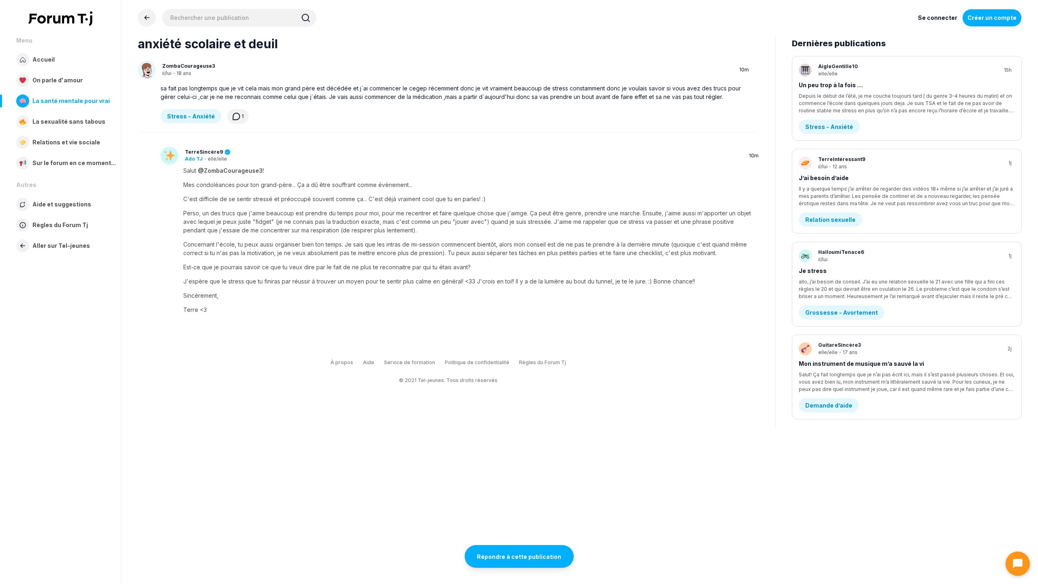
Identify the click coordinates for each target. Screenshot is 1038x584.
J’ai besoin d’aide (824, 177)
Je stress (813, 270)
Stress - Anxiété (191, 116)
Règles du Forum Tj (542, 362)
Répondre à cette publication (519, 556)
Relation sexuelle (830, 219)
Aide (368, 362)
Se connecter (937, 17)
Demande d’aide (828, 405)
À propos (341, 362)
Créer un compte (992, 17)
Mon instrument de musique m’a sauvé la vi (861, 363)
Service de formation (409, 362)
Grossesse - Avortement (841, 312)
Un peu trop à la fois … (831, 85)
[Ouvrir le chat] (1018, 564)
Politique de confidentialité (477, 362)
